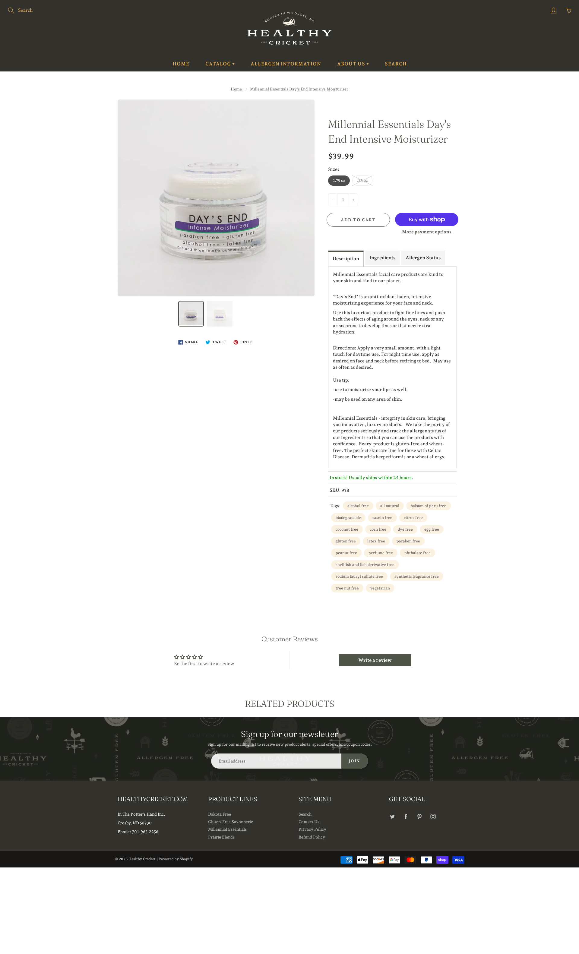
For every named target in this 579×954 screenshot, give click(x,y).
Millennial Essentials (227, 829)
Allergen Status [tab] (423, 258)
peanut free (346, 553)
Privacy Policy (312, 829)
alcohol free (358, 506)
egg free (431, 529)
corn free (378, 529)
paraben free (408, 541)
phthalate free (417, 553)
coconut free (347, 529)
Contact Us (309, 821)
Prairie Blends (221, 837)
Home (180, 64)
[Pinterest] (419, 816)
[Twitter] (392, 816)
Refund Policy (312, 837)
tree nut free (347, 588)
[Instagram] (433, 816)
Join (354, 761)
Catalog (218, 64)
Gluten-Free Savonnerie (230, 821)
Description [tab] (346, 258)
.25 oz (362, 180)
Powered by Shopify (176, 859)
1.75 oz (339, 180)
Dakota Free (219, 814)
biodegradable (348, 517)
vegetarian (380, 588)
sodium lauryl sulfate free (359, 576)
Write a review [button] (375, 660)
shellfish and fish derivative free (365, 564)
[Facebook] (405, 816)
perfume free (381, 553)
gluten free (346, 541)
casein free (382, 517)
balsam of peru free (428, 506)
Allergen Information (286, 64)
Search (396, 64)
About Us (351, 64)
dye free (405, 529)
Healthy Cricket (142, 859)
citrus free (413, 517)
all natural (389, 506)
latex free (376, 541)
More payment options (426, 232)
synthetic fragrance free (416, 576)
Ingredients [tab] (382, 258)
